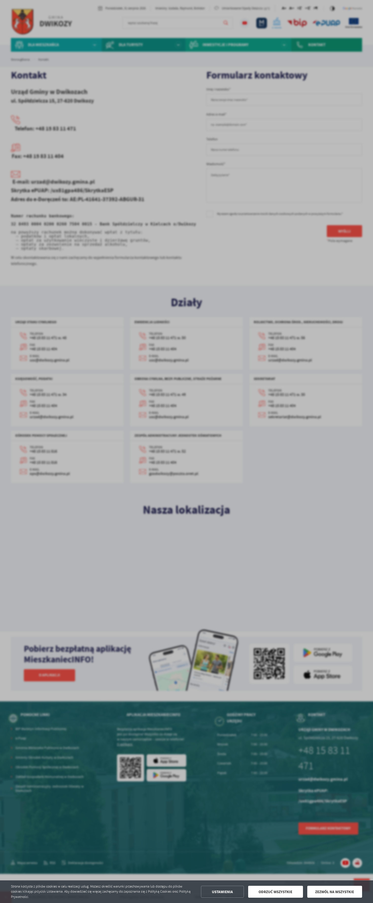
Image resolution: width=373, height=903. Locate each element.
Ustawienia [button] (222, 891)
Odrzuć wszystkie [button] (275, 891)
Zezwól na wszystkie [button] (334, 891)
